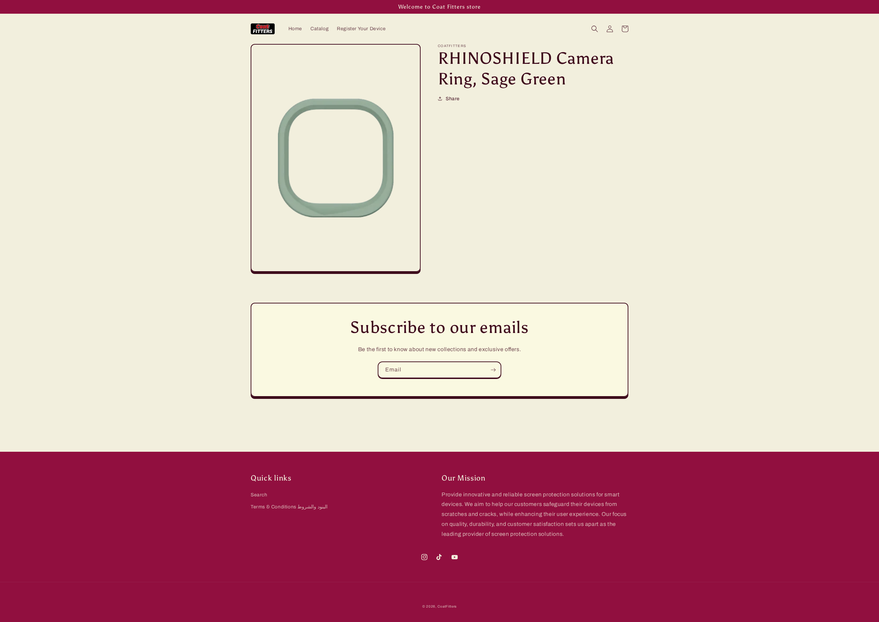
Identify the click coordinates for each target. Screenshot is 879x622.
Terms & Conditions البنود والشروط (289, 506)
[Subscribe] (493, 369)
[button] (594, 28)
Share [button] (453, 98)
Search (259, 494)
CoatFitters (447, 606)
